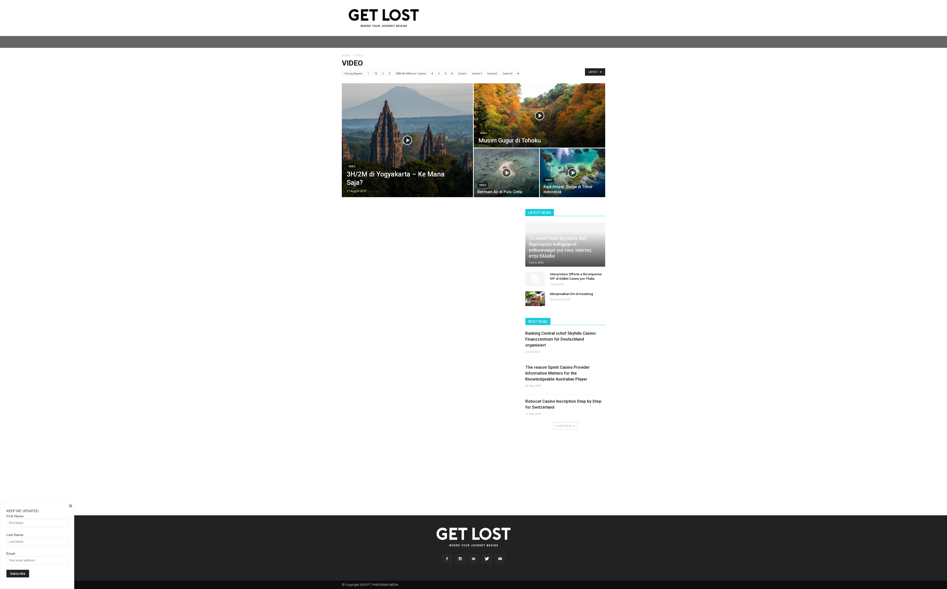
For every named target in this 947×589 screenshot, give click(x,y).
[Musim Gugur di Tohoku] (539, 115)
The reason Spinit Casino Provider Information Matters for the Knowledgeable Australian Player (557, 373)
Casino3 (507, 73)
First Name (15, 516)
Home (346, 55)
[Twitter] (487, 559)
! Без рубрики (353, 73)
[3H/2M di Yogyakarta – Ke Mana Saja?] (407, 140)
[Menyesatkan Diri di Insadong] (535, 298)
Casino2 (492, 73)
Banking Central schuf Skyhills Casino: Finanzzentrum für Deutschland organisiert (561, 339)
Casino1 (477, 73)
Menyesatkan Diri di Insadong (571, 294)
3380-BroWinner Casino (411, 73)
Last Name (14, 535)
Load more (563, 426)
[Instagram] (460, 559)
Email (10, 553)
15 (375, 73)
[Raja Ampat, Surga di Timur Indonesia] (572, 172)
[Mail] (473, 559)
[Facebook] (447, 559)
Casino (462, 73)
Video (351, 166)
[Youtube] (500, 559)
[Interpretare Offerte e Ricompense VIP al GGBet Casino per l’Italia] (535, 279)
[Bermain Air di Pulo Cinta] (506, 172)
